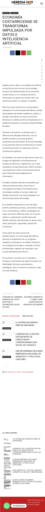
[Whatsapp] (34, 508)
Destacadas (6, 13)
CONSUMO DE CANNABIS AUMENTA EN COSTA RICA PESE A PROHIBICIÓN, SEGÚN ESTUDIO (12, 302)
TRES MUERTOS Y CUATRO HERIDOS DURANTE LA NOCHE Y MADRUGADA (27, 471)
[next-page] (7, 365)
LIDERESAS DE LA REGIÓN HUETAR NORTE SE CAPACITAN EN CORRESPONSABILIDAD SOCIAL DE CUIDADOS (27, 339)
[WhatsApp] (29, 52)
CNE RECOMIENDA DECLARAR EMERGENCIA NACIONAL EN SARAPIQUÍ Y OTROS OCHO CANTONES (24, 462)
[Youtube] (28, 508)
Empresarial (14, 13)
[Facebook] (12, 52)
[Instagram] (17, 508)
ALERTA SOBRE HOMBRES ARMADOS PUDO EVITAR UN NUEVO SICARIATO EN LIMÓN (27, 481)
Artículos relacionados (11, 316)
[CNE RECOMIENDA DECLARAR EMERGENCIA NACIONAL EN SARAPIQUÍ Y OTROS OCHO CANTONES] (8, 354)
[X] (17, 52)
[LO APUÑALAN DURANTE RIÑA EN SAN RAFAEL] (8, 325)
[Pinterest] (23, 52)
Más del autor (28, 316)
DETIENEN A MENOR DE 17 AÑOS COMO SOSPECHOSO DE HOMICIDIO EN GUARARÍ (33, 301)
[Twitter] (23, 508)
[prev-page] (3, 365)
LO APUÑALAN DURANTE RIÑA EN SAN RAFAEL (26, 440)
